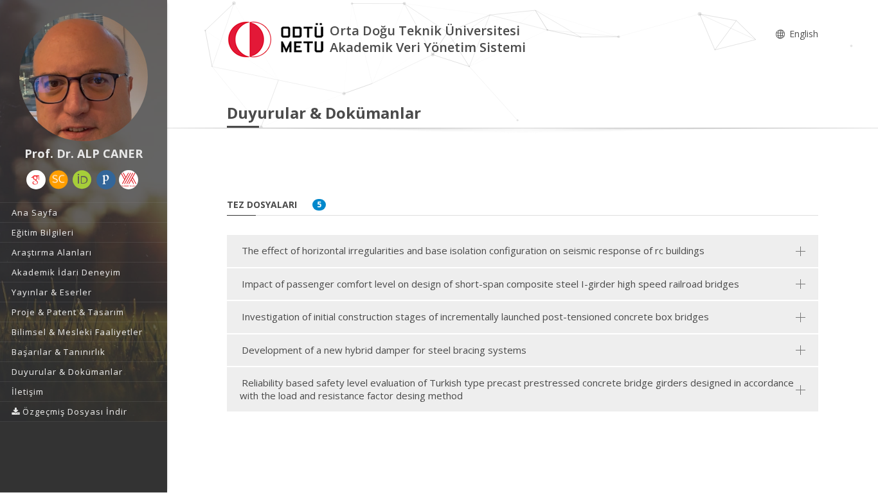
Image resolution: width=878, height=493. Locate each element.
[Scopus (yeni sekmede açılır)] (58, 179)
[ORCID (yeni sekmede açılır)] (82, 179)
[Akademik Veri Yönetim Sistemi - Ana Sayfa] (278, 37)
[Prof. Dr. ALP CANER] (83, 77)
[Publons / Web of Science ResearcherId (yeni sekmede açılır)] (106, 179)
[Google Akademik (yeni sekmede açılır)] (36, 179)
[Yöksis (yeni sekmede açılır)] (128, 179)
